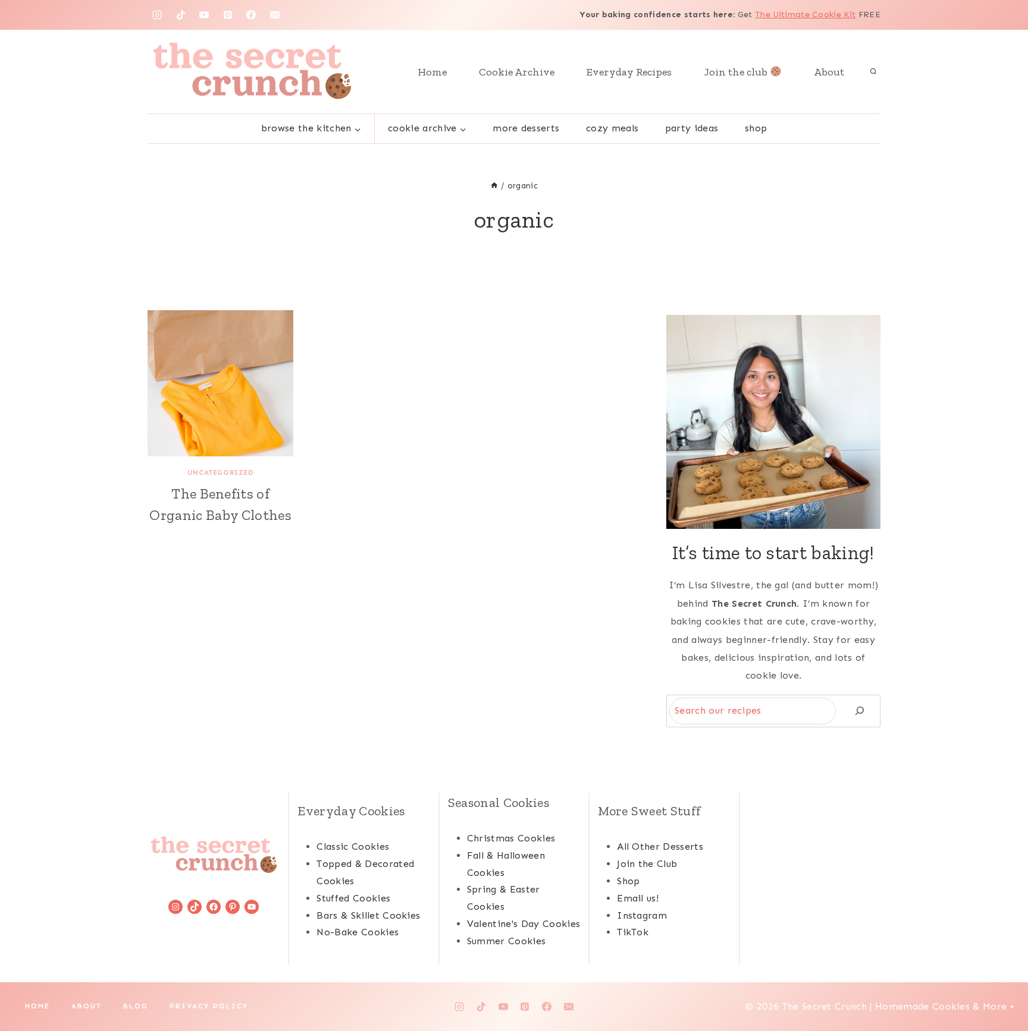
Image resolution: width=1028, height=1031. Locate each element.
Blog (135, 1006)
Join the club (737, 71)
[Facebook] (251, 14)
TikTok (632, 932)
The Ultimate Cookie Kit (805, 15)
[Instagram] (157, 14)
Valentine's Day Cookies (523, 923)
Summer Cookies (506, 941)
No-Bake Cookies (357, 932)
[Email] (274, 14)
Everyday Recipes (629, 71)
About (829, 71)
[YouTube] (204, 14)
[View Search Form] (873, 72)
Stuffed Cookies (353, 898)
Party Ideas (692, 128)
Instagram (642, 915)
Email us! (638, 898)
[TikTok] (180, 14)
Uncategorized (220, 472)
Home (432, 71)
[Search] (859, 711)
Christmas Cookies (511, 838)
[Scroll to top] (1000, 985)
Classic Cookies (352, 846)
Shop (756, 128)
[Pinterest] (227, 14)
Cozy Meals (612, 128)
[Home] (494, 186)
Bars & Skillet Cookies (368, 915)
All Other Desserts (660, 846)
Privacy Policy (209, 1006)
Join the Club (647, 863)
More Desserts (526, 128)
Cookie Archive (516, 71)
